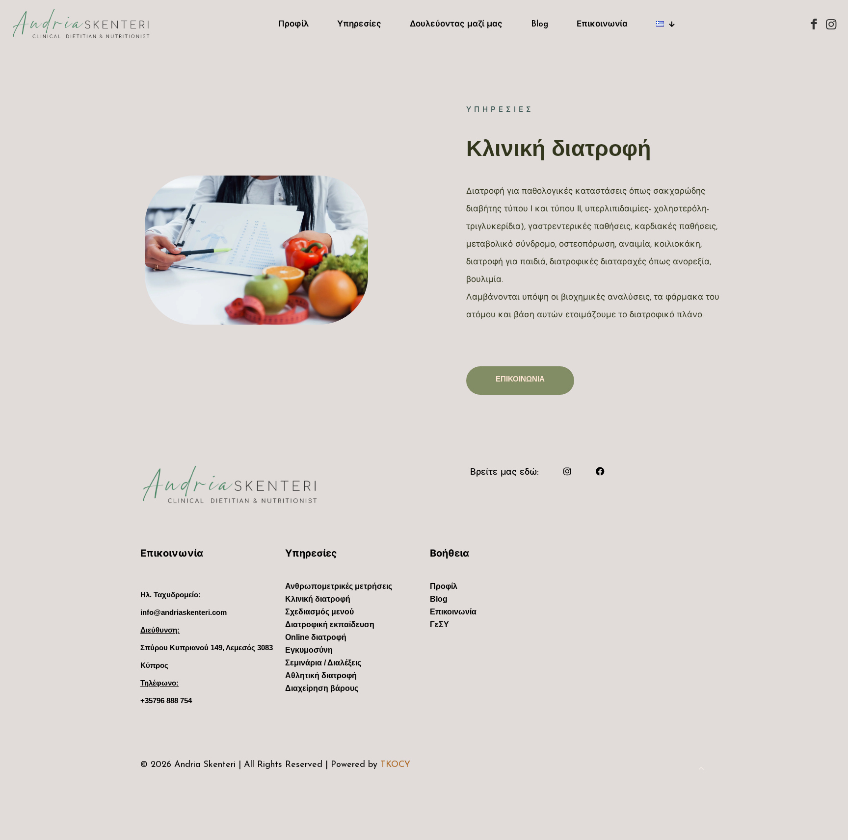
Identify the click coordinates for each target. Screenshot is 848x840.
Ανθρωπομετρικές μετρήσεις (338, 588)
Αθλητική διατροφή (321, 677)
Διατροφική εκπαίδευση (329, 626)
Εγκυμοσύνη (309, 652)
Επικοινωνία (453, 613)
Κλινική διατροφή (317, 601)
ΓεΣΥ (439, 626)
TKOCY (395, 765)
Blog (439, 601)
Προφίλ (443, 588)
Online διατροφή (315, 639)
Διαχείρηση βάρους (321, 690)
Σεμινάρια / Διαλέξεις (323, 664)
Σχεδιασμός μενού (319, 613)
